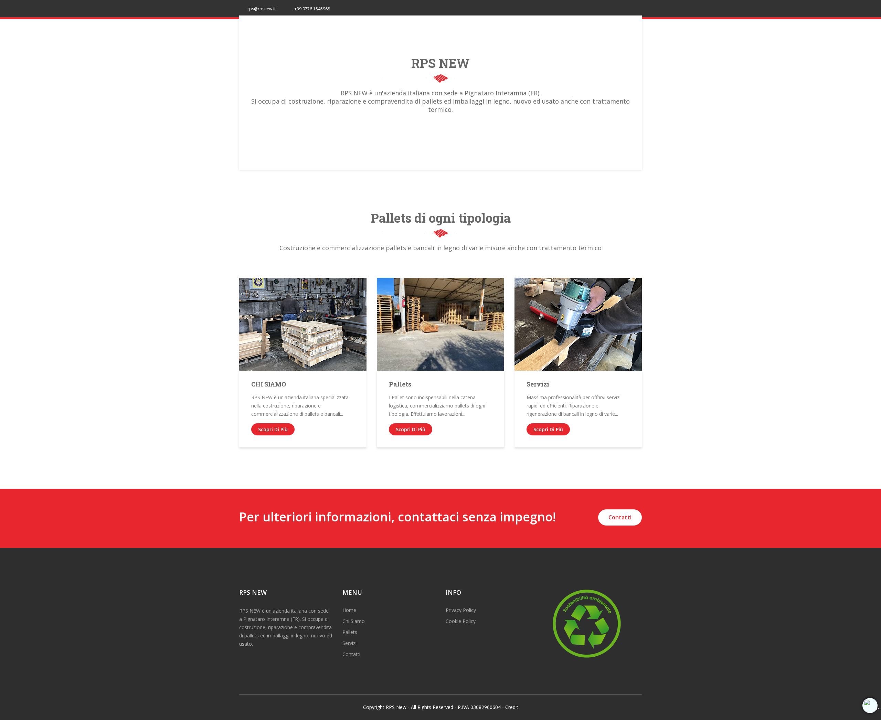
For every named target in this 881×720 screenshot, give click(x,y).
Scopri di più (273, 429)
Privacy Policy (461, 610)
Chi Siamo (353, 621)
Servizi (538, 384)
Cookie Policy (461, 621)
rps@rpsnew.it (261, 9)
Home (349, 610)
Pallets (400, 384)
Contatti (619, 517)
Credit (511, 707)
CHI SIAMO (268, 384)
